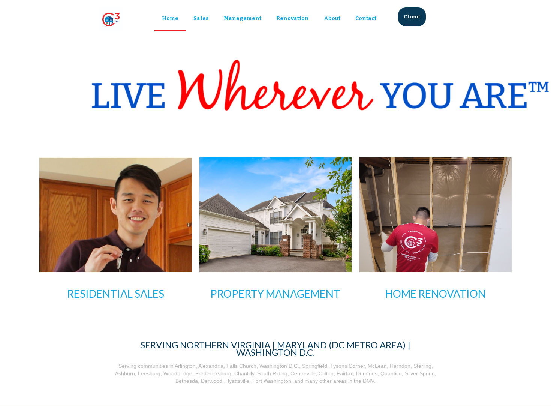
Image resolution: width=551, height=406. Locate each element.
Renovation (292, 18)
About (332, 18)
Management (242, 18)
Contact (365, 18)
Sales (201, 18)
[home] (111, 19)
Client (412, 16)
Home (170, 18)
